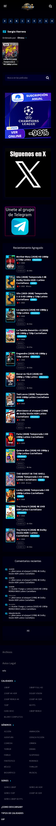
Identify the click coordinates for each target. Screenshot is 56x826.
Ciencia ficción (36, 737)
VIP (3, 819)
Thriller (33, 766)
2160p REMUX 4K (11, 699)
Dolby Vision (35, 693)
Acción (7, 731)
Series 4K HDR (35, 787)
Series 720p (9, 793)
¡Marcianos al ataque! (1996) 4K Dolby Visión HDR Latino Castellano (27, 572)
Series (5, 780)
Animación (34, 731)
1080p (7, 687)
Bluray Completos (13, 716)
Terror (7, 749)
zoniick (11, 569)
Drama (32, 749)
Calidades (7, 680)
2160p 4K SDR (35, 699)
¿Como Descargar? (12, 806)
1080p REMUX (35, 711)
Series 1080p (10, 787)
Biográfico (9, 772)
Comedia (8, 743)
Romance (33, 760)
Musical (33, 772)
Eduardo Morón (14, 613)
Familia (7, 755)
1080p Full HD (36, 687)
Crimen (32, 743)
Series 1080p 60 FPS (13, 799)
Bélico (7, 766)
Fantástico (9, 760)
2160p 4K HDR (10, 693)
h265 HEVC (9, 711)
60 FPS (32, 705)
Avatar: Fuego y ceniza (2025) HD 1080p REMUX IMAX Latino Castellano (28, 590)
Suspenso (34, 755)
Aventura (8, 737)
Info (4, 670)
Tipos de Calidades (12, 813)
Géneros (6, 724)
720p (6, 705)
